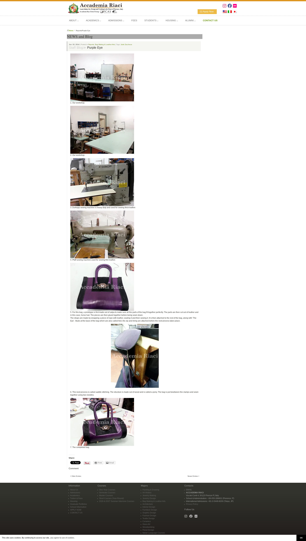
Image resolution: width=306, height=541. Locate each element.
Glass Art (146, 524)
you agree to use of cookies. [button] (62, 538)
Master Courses (106, 495)
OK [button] (301, 538)
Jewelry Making (149, 495)
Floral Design (148, 530)
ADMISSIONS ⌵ (116, 20)
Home (71, 30)
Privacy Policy (192, 504)
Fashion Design (149, 516)
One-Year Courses (107, 490)
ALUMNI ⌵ (190, 20)
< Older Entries (75, 476)
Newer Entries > (193, 476)
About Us (74, 490)
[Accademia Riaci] (94, 7)
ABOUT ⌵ (74, 20)
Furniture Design (149, 510)
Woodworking (148, 527)
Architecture (147, 504)
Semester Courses (107, 493)
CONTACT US (76, 513)
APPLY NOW (75, 510)
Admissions (75, 493)
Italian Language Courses (153, 533)
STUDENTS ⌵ (151, 20)
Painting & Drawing (150, 490)
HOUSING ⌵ (172, 20)
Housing (73, 501)
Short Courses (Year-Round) (111, 498)
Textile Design (148, 518)
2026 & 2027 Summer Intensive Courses (116, 501)
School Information (78, 507)
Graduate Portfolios (78, 504)
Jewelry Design (149, 498)
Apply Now (208, 11)
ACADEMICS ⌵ (93, 20)
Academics (75, 495)
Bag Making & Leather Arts (105, 44)
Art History (146, 493)
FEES (134, 20)
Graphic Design (149, 513)
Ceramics (146, 521)
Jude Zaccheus (126, 44)
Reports (91, 44)
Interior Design (148, 507)
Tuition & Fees (76, 498)
